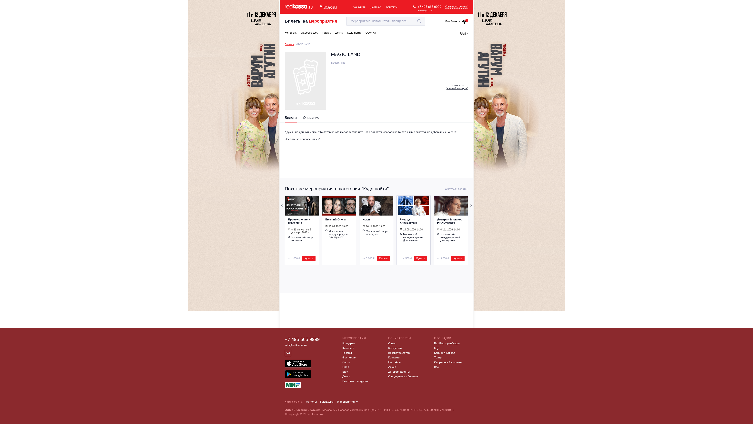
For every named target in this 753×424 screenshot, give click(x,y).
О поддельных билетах (403, 376)
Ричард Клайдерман (408, 221)
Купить (309, 258)
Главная (289, 44)
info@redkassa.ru (296, 345)
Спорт (346, 362)
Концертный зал (444, 352)
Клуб (437, 348)
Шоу (345, 371)
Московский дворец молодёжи (377, 233)
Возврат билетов (399, 352)
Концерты (348, 343)
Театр (438, 357)
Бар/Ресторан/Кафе (447, 343)
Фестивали (349, 357)
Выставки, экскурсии (355, 381)
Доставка (375, 6)
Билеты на (311, 21)
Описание (311, 118)
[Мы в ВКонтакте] (288, 353)
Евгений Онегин (336, 219)
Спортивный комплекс (448, 362)
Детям (346, 376)
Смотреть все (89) (456, 188)
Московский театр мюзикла (302, 239)
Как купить (359, 6)
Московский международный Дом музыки (338, 234)
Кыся (366, 219)
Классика (348, 348)
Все (436, 366)
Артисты (311, 401)
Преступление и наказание (299, 221)
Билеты (291, 118)
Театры (347, 352)
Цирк (345, 366)
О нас (392, 343)
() (457, 86)
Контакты (391, 6)
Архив (392, 366)
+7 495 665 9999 (429, 6)
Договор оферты (399, 371)
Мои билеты (452, 21)
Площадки (327, 401)
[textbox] (385, 21)
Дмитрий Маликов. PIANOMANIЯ (450, 221)
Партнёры (394, 362)
